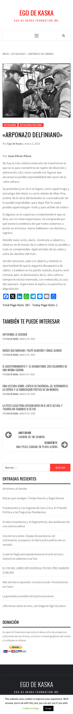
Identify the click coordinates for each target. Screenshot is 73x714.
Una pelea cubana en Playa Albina (37, 445)
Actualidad (10, 124)
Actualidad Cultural (31, 124)
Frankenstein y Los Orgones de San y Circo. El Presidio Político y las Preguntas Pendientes (35, 510)
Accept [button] (48, 708)
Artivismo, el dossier (15, 334)
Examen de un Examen (31, 435)
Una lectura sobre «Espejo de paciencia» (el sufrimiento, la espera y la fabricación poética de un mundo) (35, 388)
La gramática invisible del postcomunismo (28, 596)
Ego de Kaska (37, 13)
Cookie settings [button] (30, 708)
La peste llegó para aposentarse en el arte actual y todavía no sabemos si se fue (32, 407)
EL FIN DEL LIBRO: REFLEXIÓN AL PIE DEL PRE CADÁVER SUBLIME (36, 570)
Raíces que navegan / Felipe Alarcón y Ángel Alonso (32, 350)
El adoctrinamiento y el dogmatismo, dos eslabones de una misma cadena (35, 368)
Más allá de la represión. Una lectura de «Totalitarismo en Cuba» (35, 584)
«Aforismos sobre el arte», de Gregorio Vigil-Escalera (34, 606)
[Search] (63, 35)
